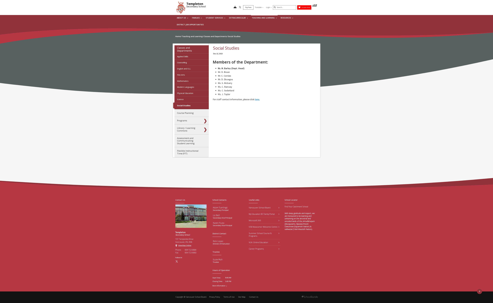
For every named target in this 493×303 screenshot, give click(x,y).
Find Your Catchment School (296, 206)
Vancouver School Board (259, 207)
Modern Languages (185, 87)
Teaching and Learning (263, 18)
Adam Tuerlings (220, 207)
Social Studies (184, 105)
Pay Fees (248, 7)
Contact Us (253, 297)
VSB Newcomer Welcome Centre (263, 227)
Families (196, 18)
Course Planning (185, 112)
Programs (182, 120)
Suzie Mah (217, 259)
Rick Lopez (218, 241)
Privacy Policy (214, 297)
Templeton (194, 4)
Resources (286, 18)
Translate (258, 7)
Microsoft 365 (255, 220)
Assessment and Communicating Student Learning (186, 141)
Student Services (215, 18)
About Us (181, 18)
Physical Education (185, 93)
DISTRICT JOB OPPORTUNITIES (190, 24)
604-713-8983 (190, 252)
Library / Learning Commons (186, 129)
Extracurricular (237, 18)
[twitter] (240, 7)
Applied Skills (182, 56)
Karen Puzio (218, 222)
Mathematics (182, 81)
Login (268, 7)
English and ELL (184, 68)
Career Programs (256, 248)
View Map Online (184, 245)
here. (257, 99)
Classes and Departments (184, 49)
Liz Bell (216, 215)
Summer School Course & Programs (260, 234)
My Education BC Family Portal (262, 214)
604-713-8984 (190, 249)
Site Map (241, 297)
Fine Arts (181, 75)
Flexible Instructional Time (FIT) (187, 152)
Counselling (182, 62)
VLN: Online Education (258, 242)
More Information (218, 286)
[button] (205, 49)
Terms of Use (229, 297)
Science (180, 99)
